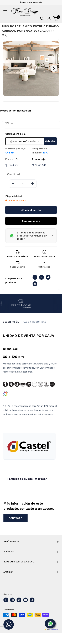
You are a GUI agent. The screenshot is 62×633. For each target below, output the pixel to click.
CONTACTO (15, 518)
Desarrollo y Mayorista (31, 2)
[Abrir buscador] (42, 18)
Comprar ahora (31, 221)
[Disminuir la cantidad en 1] (13, 183)
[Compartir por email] (35, 283)
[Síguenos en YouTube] (25, 600)
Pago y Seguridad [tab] (34, 322)
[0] (56, 18)
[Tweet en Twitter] (48, 277)
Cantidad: (14, 174)
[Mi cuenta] (48, 18)
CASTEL (9, 123)
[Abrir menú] (5, 11)
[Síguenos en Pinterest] (19, 600)
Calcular (50, 141)
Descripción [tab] (11, 322)
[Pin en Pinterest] (41, 277)
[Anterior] (8, 68)
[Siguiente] (53, 68)
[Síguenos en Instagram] (12, 600)
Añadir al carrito (31, 210)
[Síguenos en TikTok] (32, 600)
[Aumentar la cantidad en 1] (32, 183)
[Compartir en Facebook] (35, 277)
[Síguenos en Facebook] (5, 600)
